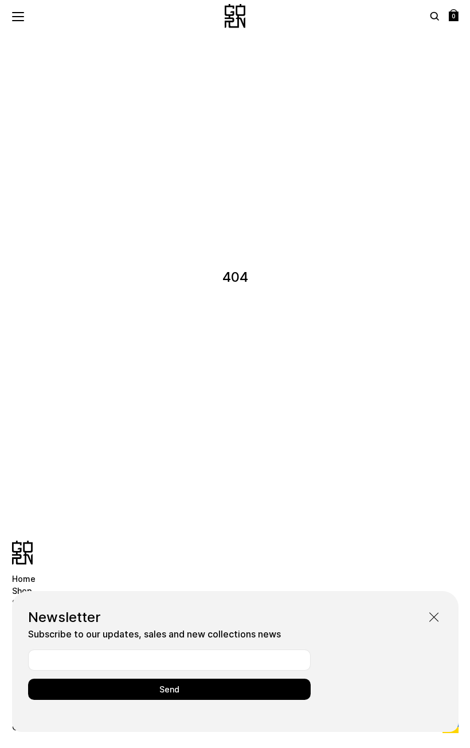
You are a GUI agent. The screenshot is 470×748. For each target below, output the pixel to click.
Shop (22, 591)
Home (24, 579)
